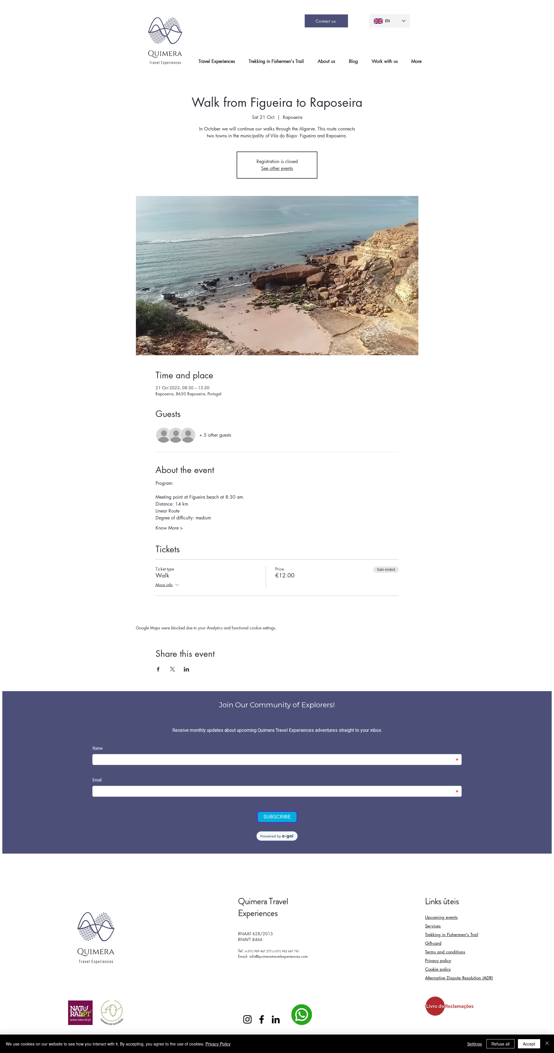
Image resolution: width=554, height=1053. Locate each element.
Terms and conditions (445, 952)
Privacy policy (438, 960)
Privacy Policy (218, 1044)
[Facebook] (261, 1019)
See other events (277, 168)
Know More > (169, 528)
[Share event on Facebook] (158, 669)
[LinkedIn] (275, 1019)
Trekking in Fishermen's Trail (451, 934)
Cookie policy (438, 969)
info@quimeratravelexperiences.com (278, 956)
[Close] (547, 1043)
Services (433, 926)
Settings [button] (474, 1044)
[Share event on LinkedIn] (186, 669)
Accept (529, 1044)
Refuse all (500, 1044)
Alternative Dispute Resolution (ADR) (459, 978)
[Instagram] (247, 1019)
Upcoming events (441, 917)
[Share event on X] (172, 669)
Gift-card (433, 943)
